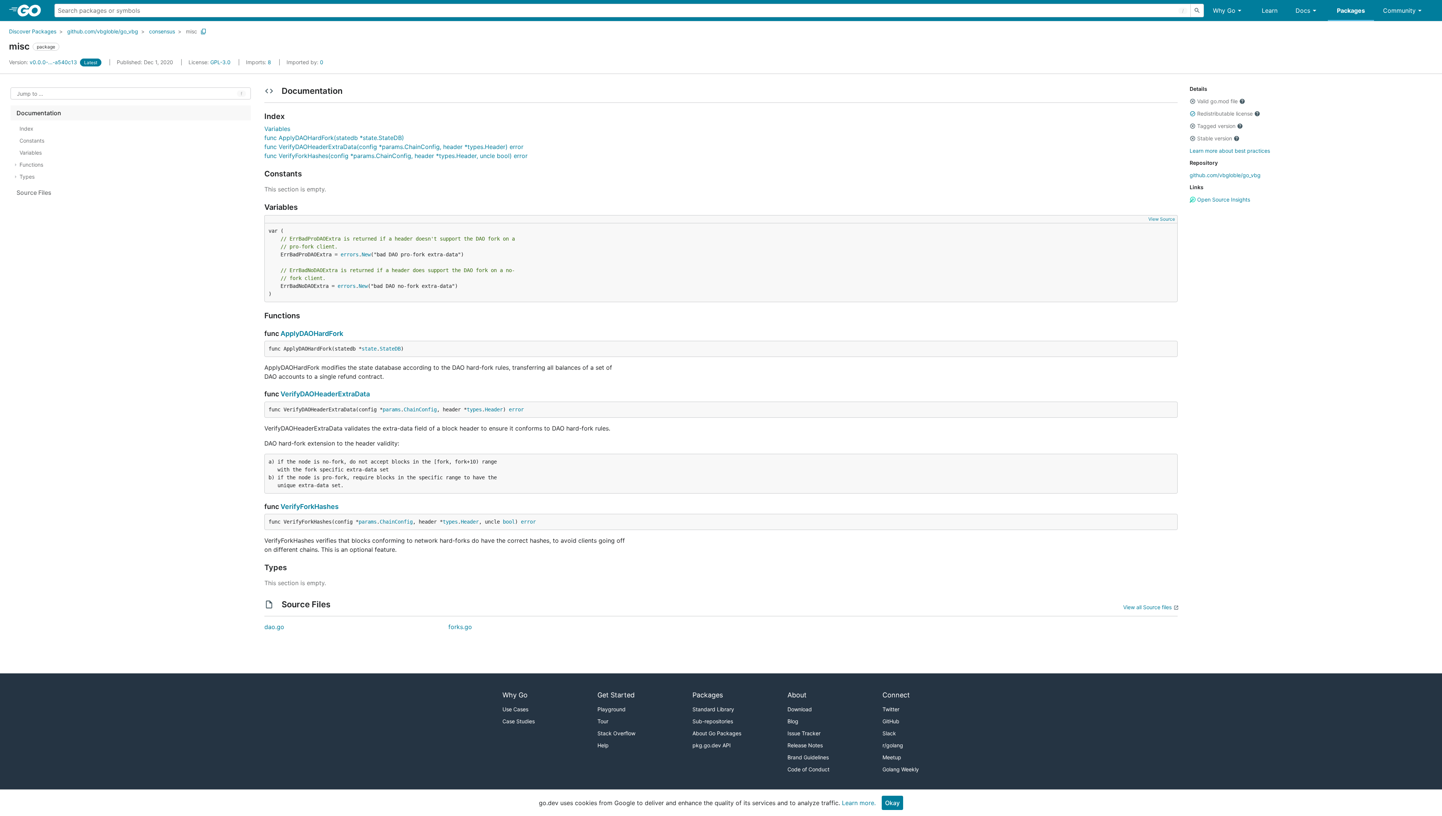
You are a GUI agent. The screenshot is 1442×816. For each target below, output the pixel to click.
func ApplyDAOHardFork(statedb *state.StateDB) (334, 138)
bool (509, 522)
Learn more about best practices (1230, 151)
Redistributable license (1225, 113)
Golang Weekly (900, 769)
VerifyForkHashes (310, 506)
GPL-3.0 (220, 62)
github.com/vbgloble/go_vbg (102, 31)
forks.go (460, 627)
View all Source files (1147, 607)
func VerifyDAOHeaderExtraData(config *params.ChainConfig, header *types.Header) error (393, 147)
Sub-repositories (712, 721)
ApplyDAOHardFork (312, 333)
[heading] (31, 11)
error (516, 409)
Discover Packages (32, 31)
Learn (1270, 10)
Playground (611, 709)
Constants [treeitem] (32, 140)
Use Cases (515, 709)
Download (799, 709)
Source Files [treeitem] (34, 192)
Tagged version (1216, 126)
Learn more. (859, 803)
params (392, 409)
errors (350, 254)
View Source (1161, 219)
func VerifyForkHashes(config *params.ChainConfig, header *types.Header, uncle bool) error (396, 156)
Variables (277, 128)
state (369, 349)
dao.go (274, 627)
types (474, 409)
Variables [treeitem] (31, 152)
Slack (889, 733)
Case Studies (518, 721)
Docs (1303, 10)
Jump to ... (30, 93)
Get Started (616, 695)
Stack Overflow (616, 733)
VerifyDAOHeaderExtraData (325, 394)
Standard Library (713, 709)
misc (191, 31)
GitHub (890, 721)
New (366, 254)
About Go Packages (716, 733)
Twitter (890, 709)
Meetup (891, 757)
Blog (792, 721)
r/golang (892, 745)
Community (1399, 10)
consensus (162, 31)
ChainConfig (420, 409)
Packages (1351, 10)
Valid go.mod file (1217, 101)
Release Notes (805, 745)
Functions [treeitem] (31, 164)
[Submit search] (1197, 10)
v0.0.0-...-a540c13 (43, 62)
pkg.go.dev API (711, 745)
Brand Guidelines (808, 757)
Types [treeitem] (27, 176)
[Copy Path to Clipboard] (203, 31)
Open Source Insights (1223, 199)
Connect (896, 695)
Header (494, 409)
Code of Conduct (808, 769)
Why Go (1224, 10)
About (797, 695)
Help (603, 745)
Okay (892, 803)
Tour (602, 721)
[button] (1193, 101)
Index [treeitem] (26, 128)
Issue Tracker (804, 733)
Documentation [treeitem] (39, 113)
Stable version (1215, 138)
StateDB (390, 349)
